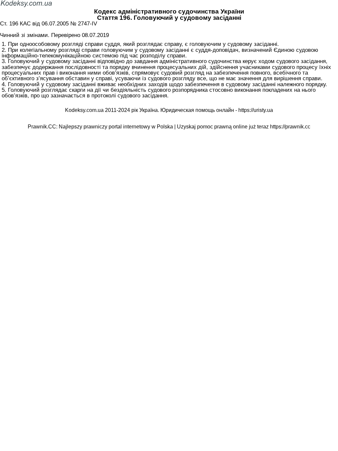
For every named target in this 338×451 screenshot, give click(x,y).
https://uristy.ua (255, 110)
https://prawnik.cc (290, 126)
